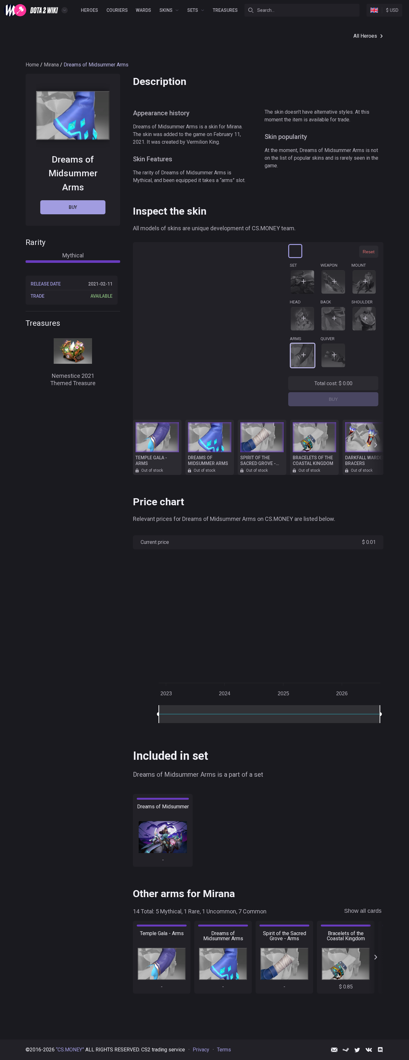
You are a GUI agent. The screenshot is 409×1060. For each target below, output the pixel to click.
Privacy (201, 1050)
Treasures (225, 10)
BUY (333, 399)
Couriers (117, 10)
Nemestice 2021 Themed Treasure (73, 380)
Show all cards (363, 911)
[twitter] (357, 1050)
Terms (224, 1050)
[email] (334, 1050)
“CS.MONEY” (70, 1050)
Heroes (89, 10)
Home (32, 65)
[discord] (380, 1050)
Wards (143, 10)
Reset (368, 251)
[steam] (346, 1050)
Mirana (51, 65)
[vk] (369, 1050)
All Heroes (365, 36)
